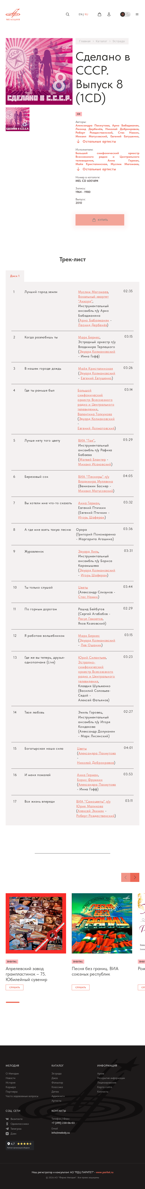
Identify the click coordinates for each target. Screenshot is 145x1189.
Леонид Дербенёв (89, 129)
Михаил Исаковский (94, 464)
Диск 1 (15, 276)
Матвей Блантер (92, 459)
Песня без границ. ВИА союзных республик (95, 971)
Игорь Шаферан (91, 517)
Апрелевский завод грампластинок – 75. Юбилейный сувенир (26, 974)
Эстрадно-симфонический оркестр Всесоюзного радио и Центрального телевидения (96, 671)
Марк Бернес (89, 337)
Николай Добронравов (122, 129)
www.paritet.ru (104, 1172)
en (80, 14)
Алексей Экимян (91, 811)
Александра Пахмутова (93, 125)
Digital (12, 961)
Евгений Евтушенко (124, 136)
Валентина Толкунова (95, 414)
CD (78, 114)
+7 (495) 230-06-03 (63, 1123)
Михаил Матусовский (91, 136)
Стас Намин (128, 132)
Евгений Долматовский (96, 428)
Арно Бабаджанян (125, 125)
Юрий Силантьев (92, 657)
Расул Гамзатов (90, 619)
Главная (85, 41)
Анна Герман (123, 160)
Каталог (101, 41)
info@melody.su (61, 1132)
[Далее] (134, 877)
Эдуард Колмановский (97, 351)
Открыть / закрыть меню (137, 14)
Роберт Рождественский (94, 132)
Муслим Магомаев (125, 164)
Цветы (83, 587)
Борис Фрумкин (90, 780)
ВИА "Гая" (86, 440)
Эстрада (119, 41)
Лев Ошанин (91, 645)
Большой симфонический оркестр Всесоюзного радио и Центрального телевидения (107, 156)
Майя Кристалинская (91, 164)
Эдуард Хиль (88, 551)
